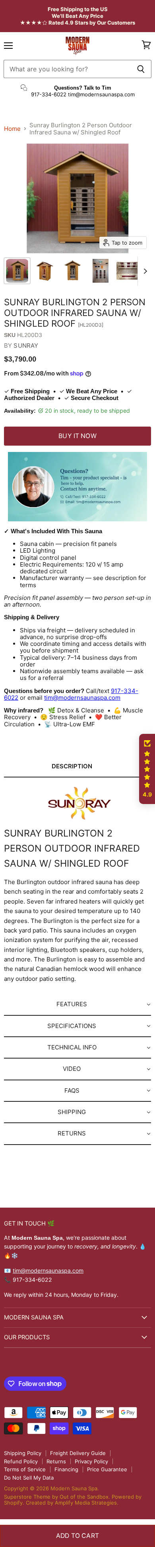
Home (12, 128)
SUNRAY (26, 345)
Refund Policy (21, 1461)
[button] (77, 766)
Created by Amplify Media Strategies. (72, 1502)
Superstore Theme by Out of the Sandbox (56, 1496)
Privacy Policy (91, 1461)
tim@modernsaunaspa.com (82, 697)
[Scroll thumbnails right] (144, 271)
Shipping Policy (22, 1453)
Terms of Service (25, 1469)
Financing (66, 1469)
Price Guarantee (107, 1469)
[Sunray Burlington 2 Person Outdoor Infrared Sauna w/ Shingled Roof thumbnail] (17, 270)
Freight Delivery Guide (78, 1453)
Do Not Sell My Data (29, 1477)
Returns (56, 1461)
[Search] (140, 69)
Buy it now (77, 436)
